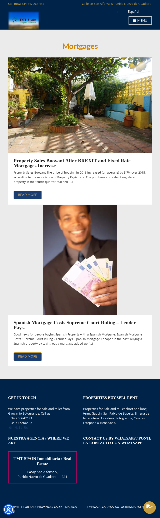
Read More (27, 194)
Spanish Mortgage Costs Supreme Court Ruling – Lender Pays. (75, 325)
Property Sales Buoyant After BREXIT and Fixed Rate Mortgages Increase (72, 163)
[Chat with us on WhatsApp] (149, 507)
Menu (141, 20)
